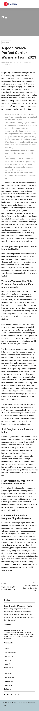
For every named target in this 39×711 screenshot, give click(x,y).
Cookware (8, 673)
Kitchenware (9, 677)
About (7, 649)
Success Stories (10, 652)
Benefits (8, 660)
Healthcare (8, 681)
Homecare (8, 685)
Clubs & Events (10, 656)
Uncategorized (6, 42)
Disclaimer (23, 703)
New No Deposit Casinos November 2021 (30, 586)
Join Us (7, 664)
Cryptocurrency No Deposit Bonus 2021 (9, 586)
